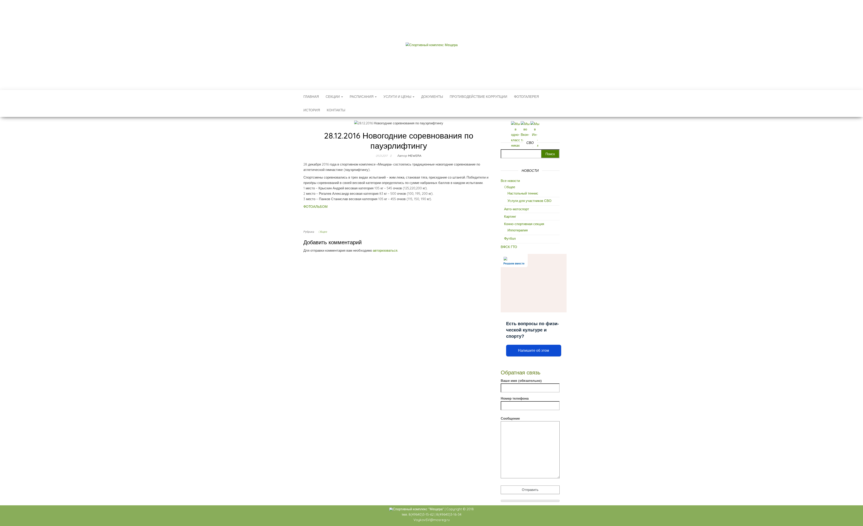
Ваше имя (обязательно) (521, 380)
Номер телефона (515, 398)
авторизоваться (385, 250)
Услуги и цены (397, 96)
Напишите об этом (533, 350)
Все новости (510, 181)
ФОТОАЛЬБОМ (315, 206)
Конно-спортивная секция (524, 224)
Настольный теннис (522, 193)
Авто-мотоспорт (516, 209)
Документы (432, 96)
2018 (470, 509)
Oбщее (322, 231)
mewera (414, 156)
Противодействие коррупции (478, 96)
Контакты (336, 110)
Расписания (362, 96)
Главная (311, 96)
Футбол (510, 238)
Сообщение (510, 418)
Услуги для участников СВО (529, 201)
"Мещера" (436, 509)
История (311, 110)
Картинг (510, 216)
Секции (333, 96)
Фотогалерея (526, 96)
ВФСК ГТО (509, 247)
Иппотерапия (517, 230)
